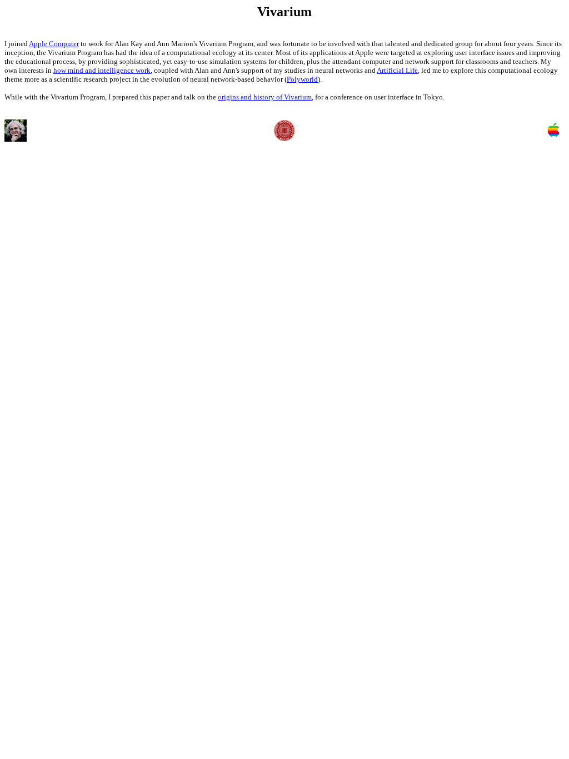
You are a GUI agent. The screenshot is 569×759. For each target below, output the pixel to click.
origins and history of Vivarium (265, 97)
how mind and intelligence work (102, 70)
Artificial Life (397, 70)
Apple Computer (54, 43)
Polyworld (302, 79)
